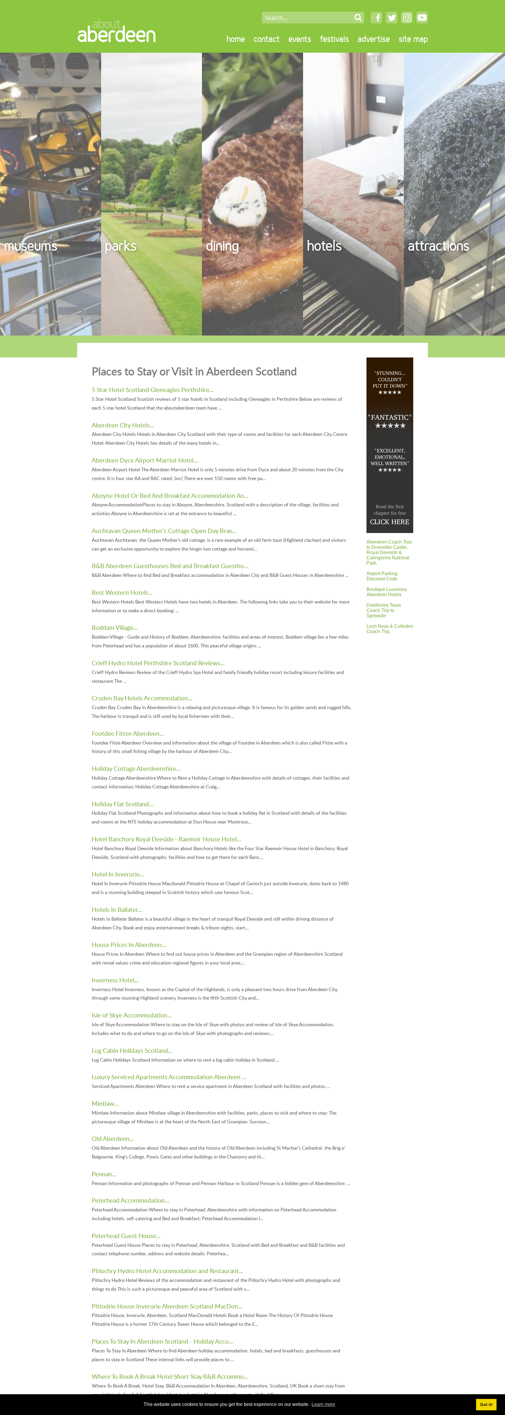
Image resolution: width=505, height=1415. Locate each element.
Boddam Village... (115, 627)
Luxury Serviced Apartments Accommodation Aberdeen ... (169, 1076)
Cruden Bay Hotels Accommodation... (142, 698)
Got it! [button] (486, 1404)
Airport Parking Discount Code (381, 576)
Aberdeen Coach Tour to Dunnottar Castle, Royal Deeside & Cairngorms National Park (389, 552)
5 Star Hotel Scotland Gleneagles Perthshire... (153, 389)
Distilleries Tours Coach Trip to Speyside (383, 610)
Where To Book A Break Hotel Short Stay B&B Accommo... (170, 1376)
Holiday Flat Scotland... (122, 804)
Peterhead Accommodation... (130, 1200)
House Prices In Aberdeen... (129, 944)
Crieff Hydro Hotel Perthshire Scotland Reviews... (158, 663)
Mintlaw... (105, 1103)
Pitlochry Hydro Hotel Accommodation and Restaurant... (167, 1270)
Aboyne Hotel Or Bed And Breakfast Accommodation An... (170, 495)
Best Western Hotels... (122, 592)
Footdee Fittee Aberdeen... (128, 733)
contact (267, 39)
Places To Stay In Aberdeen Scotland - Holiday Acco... (162, 1341)
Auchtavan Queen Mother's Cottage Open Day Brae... (164, 530)
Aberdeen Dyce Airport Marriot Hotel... (145, 460)
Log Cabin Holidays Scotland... (132, 1050)
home (235, 39)
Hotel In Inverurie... (118, 874)
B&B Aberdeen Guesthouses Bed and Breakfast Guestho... (170, 565)
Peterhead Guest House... (126, 1235)
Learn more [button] (323, 1404)
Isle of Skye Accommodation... (132, 1015)
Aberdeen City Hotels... (123, 425)
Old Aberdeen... (113, 1138)
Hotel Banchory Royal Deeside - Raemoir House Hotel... (166, 839)
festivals (334, 39)
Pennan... (104, 1174)
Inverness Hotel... (115, 980)
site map (413, 39)
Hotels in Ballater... (117, 909)
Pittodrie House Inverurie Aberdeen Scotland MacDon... (167, 1306)
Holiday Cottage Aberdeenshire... (136, 768)
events (299, 39)
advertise (374, 39)
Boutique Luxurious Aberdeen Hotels (386, 592)
